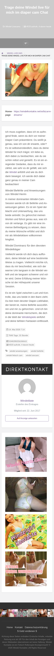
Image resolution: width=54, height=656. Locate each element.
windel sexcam (32, 355)
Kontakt (19, 627)
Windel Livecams (13, 26)
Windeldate (27, 400)
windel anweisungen (18, 351)
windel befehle (37, 351)
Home (10, 627)
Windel (13, 172)
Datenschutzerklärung (36, 627)
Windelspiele (29, 317)
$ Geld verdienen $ (27, 631)
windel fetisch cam (14, 355)
